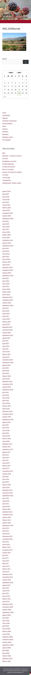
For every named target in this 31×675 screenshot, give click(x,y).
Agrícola (5, 118)
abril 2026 (5, 202)
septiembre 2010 (7, 582)
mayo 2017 (5, 457)
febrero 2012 (6, 547)
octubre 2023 (6, 273)
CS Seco (5, 158)
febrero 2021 (6, 354)
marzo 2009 (6, 629)
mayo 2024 (6, 254)
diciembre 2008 (7, 637)
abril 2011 (5, 563)
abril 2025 (5, 229)
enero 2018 (6, 441)
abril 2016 (5, 482)
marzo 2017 (6, 463)
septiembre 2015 (7, 495)
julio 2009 (5, 618)
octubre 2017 (6, 447)
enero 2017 (6, 468)
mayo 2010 (5, 591)
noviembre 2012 (7, 539)
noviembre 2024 (7, 240)
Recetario (5, 134)
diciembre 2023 (7, 267)
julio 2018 (5, 425)
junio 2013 (5, 528)
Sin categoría (6, 140)
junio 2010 (5, 588)
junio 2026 (5, 197)
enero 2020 (6, 379)
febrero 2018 (6, 438)
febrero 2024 (6, 262)
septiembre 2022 (7, 305)
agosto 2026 (6, 191)
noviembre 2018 (7, 414)
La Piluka (5, 175)
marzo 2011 (6, 566)
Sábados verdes (7, 137)
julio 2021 (5, 341)
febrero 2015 (6, 509)
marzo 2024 (6, 259)
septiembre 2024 (7, 246)
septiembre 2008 (7, 645)
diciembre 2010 (7, 574)
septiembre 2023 (7, 275)
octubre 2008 (6, 642)
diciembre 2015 (7, 490)
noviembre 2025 (7, 213)
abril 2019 (5, 400)
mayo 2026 (6, 199)
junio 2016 (5, 479)
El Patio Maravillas (8, 164)
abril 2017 (5, 460)
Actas (4, 113)
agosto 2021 (6, 338)
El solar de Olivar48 (8, 167)
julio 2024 (5, 248)
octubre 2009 (6, 610)
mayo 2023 (6, 284)
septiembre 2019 (7, 390)
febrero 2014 (6, 520)
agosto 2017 (6, 452)
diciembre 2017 (7, 444)
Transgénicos (6, 180)
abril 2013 (5, 531)
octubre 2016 (6, 474)
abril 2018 (5, 433)
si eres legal (6, 177)
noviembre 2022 (7, 300)
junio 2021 (5, 343)
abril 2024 (5, 256)
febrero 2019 (6, 406)
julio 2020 (5, 368)
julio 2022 (5, 308)
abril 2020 (5, 373)
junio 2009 (5, 620)
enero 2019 (6, 409)
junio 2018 (5, 428)
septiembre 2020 (7, 362)
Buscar (4, 59)
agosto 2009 (6, 615)
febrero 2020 (6, 376)
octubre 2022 (6, 303)
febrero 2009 (6, 631)
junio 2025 (5, 224)
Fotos (4, 126)
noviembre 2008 (7, 639)
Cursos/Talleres (7, 123)
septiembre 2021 (7, 335)
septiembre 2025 (7, 218)
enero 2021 (6, 357)
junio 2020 (5, 370)
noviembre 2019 (7, 384)
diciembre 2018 (7, 411)
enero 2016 (6, 487)
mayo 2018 (5, 430)
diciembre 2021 (7, 327)
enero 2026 (6, 210)
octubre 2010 (6, 580)
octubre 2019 (6, 387)
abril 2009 (5, 626)
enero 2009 (6, 634)
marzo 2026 (6, 205)
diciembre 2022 (7, 297)
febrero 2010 (6, 599)
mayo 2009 (6, 623)
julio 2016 (5, 476)
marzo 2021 (6, 351)
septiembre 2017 (7, 449)
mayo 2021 (5, 346)
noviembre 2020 (7, 360)
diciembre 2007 (7, 658)
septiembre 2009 (7, 612)
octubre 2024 (6, 243)
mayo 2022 (6, 313)
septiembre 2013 (7, 525)
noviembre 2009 (7, 607)
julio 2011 (5, 555)
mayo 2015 (5, 501)
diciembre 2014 (7, 512)
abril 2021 (5, 349)
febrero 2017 (6, 466)
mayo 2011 (5, 561)
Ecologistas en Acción (9, 161)
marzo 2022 (6, 319)
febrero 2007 (6, 661)
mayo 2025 (6, 227)
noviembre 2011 (7, 550)
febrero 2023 (6, 292)
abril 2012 (5, 542)
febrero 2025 (6, 235)
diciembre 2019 (7, 381)
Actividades (6, 115)
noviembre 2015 (7, 493)
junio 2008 (5, 653)
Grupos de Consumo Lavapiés (12, 172)
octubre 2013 (6, 523)
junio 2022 (5, 311)
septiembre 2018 (7, 419)
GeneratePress (18, 672)
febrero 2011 (6, 569)
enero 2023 (6, 294)
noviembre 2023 (7, 270)
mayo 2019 (5, 398)
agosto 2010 (6, 585)
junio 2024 (5, 251)
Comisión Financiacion (9, 121)
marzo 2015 (6, 506)
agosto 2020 (6, 365)
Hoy (24, 72)
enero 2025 (6, 237)
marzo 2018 (6, 436)
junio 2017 (5, 455)
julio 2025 (5, 221)
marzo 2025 (6, 232)
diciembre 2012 (7, 536)
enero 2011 (5, 571)
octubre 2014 (6, 517)
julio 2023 (5, 278)
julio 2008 (5, 650)
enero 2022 (6, 324)
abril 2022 (5, 316)
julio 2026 (5, 194)
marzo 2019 (6, 403)
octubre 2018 (6, 417)
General (4, 129)
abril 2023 (5, 286)
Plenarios (5, 132)
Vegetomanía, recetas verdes (11, 183)
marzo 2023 (6, 289)
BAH (3, 153)
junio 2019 (5, 395)
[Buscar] (26, 62)
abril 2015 (5, 504)
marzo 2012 (6, 544)
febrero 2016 (6, 485)
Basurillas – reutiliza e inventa (11, 156)
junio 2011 (5, 558)
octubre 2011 (6, 552)
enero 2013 (6, 533)
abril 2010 (5, 593)
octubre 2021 (6, 332)
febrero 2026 (6, 208)
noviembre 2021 (7, 330)
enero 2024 (6, 265)
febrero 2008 (6, 656)
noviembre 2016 (7, 471)
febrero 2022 (6, 322)
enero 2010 (6, 601)
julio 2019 (5, 392)
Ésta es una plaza (8, 169)
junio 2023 (5, 281)
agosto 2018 (6, 422)
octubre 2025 (6, 216)
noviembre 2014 (7, 514)
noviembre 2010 (7, 577)
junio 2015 (5, 498)
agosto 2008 (6, 648)
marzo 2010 (6, 596)
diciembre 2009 (7, 604)
